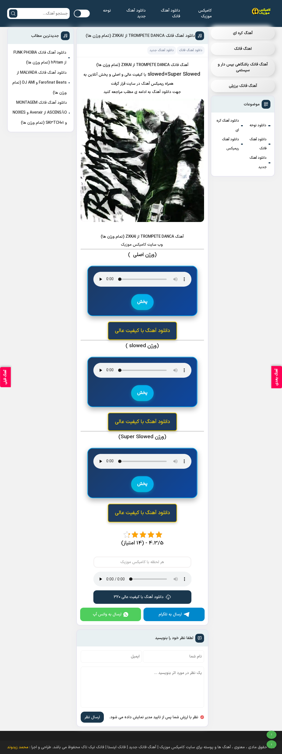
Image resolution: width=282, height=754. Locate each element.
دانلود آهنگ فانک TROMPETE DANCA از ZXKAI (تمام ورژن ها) (140, 36)
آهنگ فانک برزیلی (243, 86)
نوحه (107, 10)
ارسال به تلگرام (170, 614)
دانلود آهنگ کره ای (227, 125)
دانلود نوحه (258, 125)
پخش (142, 301)
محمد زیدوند (17, 747)
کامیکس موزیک (205, 13)
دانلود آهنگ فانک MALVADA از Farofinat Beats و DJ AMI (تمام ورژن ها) (39, 83)
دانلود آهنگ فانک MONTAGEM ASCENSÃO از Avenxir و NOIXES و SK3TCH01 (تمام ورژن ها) (40, 113)
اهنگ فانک (243, 49)
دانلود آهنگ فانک (170, 13)
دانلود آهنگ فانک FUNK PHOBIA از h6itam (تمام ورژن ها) (39, 57)
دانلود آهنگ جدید (136, 13)
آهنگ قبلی (5, 377)
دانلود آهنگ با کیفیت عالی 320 (139, 597)
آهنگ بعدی (276, 377)
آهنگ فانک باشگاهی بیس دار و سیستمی (243, 67)
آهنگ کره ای (243, 33)
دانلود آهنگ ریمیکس (230, 144)
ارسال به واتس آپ (107, 614)
